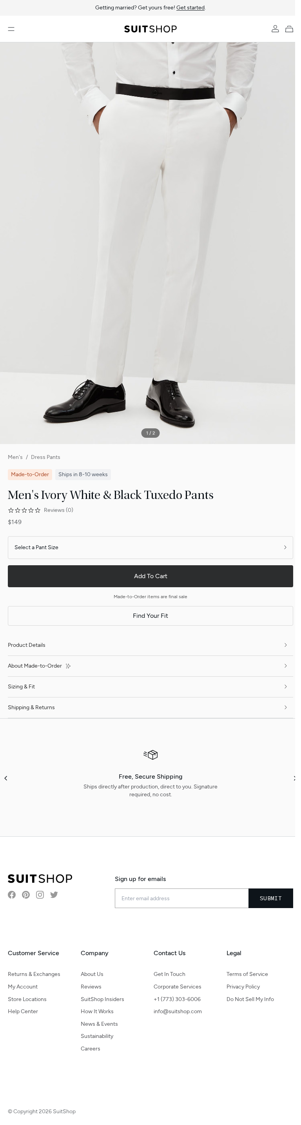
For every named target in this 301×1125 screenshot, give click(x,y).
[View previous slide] (6, 778)
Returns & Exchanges (34, 974)
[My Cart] (290, 29)
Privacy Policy (243, 986)
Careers (90, 1048)
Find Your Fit (150, 615)
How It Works (97, 1011)
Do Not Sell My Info (250, 999)
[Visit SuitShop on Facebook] (12, 895)
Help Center (23, 1011)
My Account (23, 986)
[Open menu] (11, 29)
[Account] (275, 29)
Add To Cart (150, 576)
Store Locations (27, 999)
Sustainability (97, 1036)
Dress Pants (45, 457)
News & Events (99, 1024)
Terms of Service (247, 974)
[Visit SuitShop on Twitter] (54, 895)
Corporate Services (177, 986)
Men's (15, 457)
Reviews (91, 986)
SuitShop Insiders (102, 999)
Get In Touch (169, 974)
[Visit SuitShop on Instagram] (40, 895)
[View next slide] (294, 778)
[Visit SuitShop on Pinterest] (26, 895)
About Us (92, 974)
